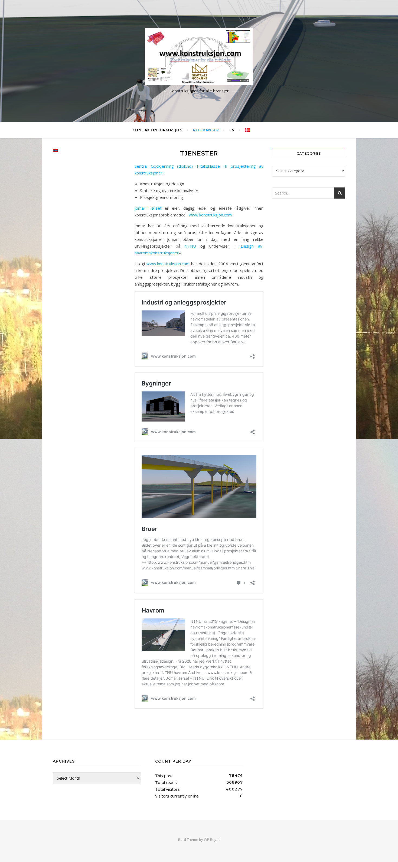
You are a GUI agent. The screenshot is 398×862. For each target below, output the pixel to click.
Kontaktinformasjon (157, 129)
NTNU (188, 246)
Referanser (206, 129)
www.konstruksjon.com (210, 215)
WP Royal (211, 839)
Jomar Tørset (148, 208)
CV (232, 129)
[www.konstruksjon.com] (199, 56)
